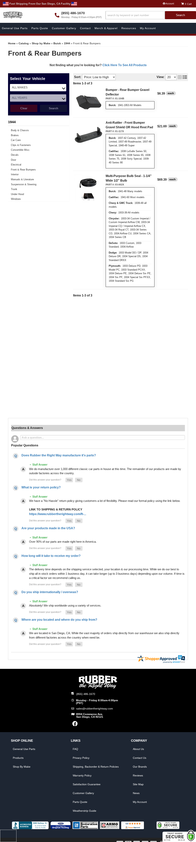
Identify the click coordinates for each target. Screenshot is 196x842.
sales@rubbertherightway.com (94, 708)
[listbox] (38, 87)
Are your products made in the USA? (48, 528)
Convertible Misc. (20, 149)
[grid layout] (180, 77)
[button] (150, 15)
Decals (15, 154)
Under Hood (17, 194)
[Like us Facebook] (75, 724)
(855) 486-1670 (85, 693)
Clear (23, 108)
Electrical (16, 164)
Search (53, 108)
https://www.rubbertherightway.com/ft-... (57, 514)
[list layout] (185, 77)
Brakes (15, 135)
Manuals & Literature (22, 179)
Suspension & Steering (23, 184)
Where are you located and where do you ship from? (59, 619)
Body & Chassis (20, 130)
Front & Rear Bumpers (23, 169)
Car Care (16, 140)
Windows (16, 199)
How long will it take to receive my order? (51, 555)
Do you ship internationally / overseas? (49, 592)
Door (13, 159)
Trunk (14, 189)
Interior (15, 174)
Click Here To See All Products (124, 65)
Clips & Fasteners (21, 145)
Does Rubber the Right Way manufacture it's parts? (58, 455)
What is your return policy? (41, 487)
